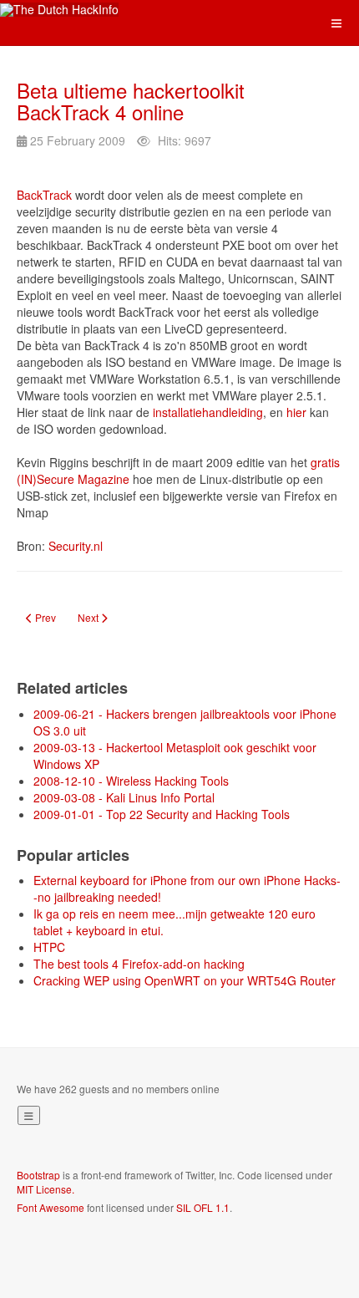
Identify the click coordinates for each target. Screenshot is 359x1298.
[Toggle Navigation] (29, 1115)
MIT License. (45, 1189)
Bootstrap (38, 1175)
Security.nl (75, 545)
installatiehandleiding (208, 412)
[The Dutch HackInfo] (59, 10)
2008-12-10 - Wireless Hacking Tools (131, 780)
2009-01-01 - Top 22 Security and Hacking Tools (161, 814)
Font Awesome (50, 1207)
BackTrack (44, 194)
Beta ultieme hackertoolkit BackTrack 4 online (131, 100)
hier (296, 412)
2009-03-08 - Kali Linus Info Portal (124, 797)
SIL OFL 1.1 (203, 1207)
